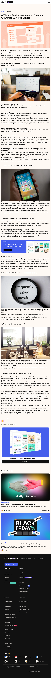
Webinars (7, 577)
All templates (8, 632)
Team (20, 574)
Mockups (7, 609)
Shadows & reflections (10, 614)
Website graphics (8, 643)
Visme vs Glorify (23, 611)
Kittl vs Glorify (22, 606)
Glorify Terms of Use (33, 666)
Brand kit (7, 619)
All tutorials (7, 572)
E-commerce (7, 635)
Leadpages (22, 577)
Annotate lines (8, 606)
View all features (8, 601)
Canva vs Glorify (23, 603)
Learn (2, 11)
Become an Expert (23, 593)
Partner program (23, 585)
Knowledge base (8, 574)
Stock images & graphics (10, 617)
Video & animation (9, 625)
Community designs (9, 648)
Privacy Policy (32, 676)
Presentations (8, 646)
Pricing (21, 572)
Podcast (6, 580)
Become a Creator (23, 591)
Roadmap (7, 582)
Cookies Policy (42, 676)
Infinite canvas (8, 611)
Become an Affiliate (24, 588)
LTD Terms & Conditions (34, 671)
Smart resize (7, 622)
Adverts (6, 640)
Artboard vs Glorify (23, 601)
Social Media (7, 638)
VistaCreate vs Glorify (24, 609)
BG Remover (7, 603)
